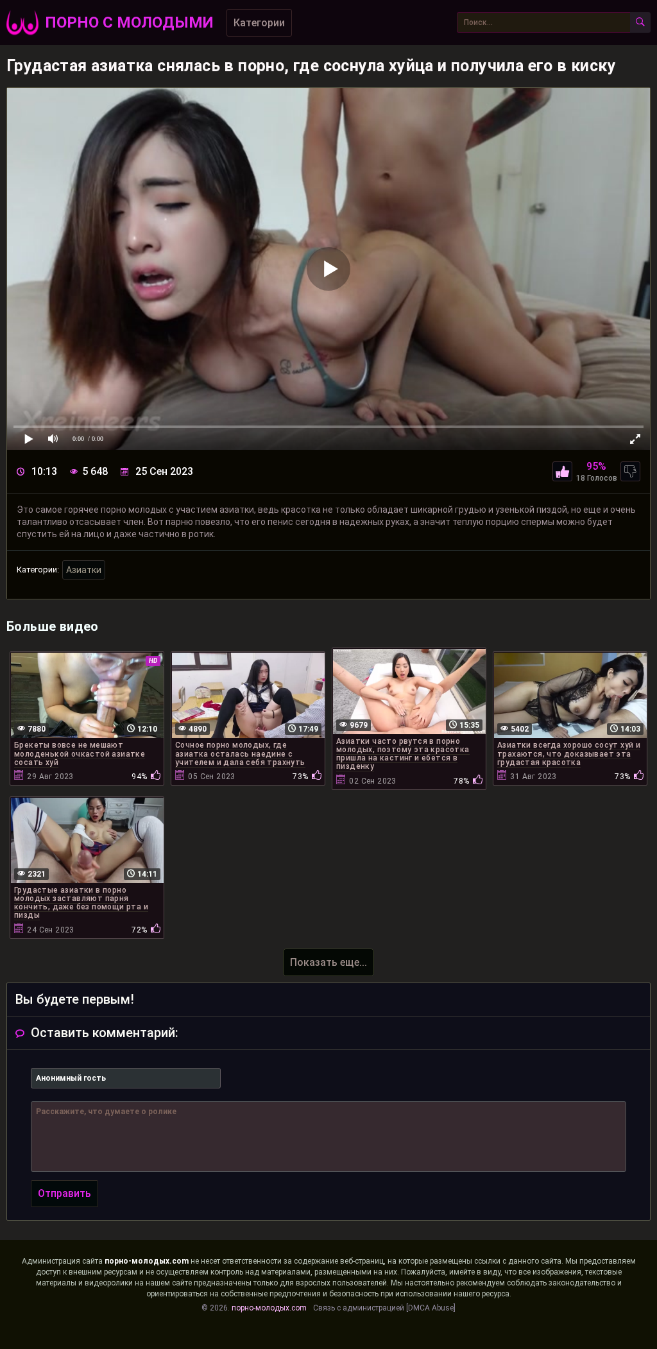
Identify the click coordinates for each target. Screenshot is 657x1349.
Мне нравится (562, 471)
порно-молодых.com (147, 1261)
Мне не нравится (630, 471)
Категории (259, 23)
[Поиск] (640, 22)
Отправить (64, 1193)
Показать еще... (328, 962)
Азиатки (83, 570)
